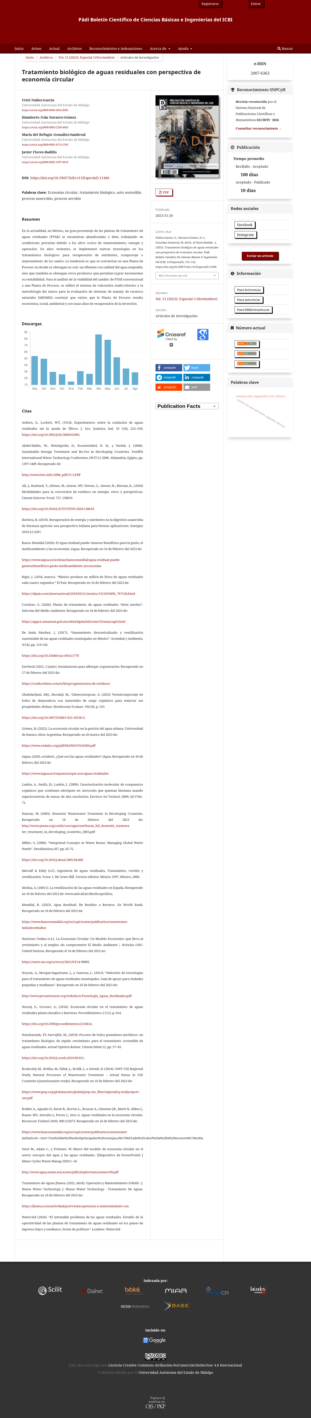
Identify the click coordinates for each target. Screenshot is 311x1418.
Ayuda (184, 48)
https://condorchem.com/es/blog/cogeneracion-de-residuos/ (66, 683)
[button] (169, 367)
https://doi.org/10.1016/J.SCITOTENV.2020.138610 (58, 509)
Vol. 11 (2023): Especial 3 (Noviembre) (87, 57)
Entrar (256, 3)
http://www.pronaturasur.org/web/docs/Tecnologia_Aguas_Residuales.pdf (77, 996)
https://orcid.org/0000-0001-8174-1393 (45, 145)
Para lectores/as (249, 290)
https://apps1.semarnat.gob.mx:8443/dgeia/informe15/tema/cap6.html (73, 621)
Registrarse (210, 3)
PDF (165, 192)
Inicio (19, 48)
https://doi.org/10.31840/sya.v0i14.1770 (50, 655)
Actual (54, 48)
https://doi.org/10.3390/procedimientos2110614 (57, 1024)
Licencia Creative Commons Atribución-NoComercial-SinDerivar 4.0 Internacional (175, 1365)
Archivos (74, 48)
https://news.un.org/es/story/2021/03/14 (51, 962)
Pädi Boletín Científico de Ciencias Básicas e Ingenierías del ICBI (155, 19)
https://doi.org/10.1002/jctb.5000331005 (50, 434)
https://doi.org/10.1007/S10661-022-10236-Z (53, 717)
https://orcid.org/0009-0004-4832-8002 (45, 110)
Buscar (287, 48)
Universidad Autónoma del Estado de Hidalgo (175, 1372)
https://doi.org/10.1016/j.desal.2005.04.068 (52, 860)
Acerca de (158, 48)
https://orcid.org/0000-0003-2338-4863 (45, 127)
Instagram (245, 234)
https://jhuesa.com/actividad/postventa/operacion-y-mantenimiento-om (75, 1206)
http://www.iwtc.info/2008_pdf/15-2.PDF (51, 475)
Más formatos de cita (173, 275)
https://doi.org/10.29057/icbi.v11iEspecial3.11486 (69, 177)
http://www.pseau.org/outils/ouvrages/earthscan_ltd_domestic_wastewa (75, 825)
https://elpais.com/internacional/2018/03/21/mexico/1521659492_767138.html (78, 593)
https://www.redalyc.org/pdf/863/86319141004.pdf (58, 745)
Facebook (244, 224)
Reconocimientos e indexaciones (115, 48)
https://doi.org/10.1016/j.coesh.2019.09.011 (53, 1058)
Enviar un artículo (260, 256)
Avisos (36, 48)
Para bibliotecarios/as (253, 309)
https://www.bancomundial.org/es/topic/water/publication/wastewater (74, 1132)
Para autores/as (248, 300)
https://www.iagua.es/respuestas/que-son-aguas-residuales (65, 773)
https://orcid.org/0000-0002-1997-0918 (45, 162)
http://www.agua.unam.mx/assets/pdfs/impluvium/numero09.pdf (70, 1172)
